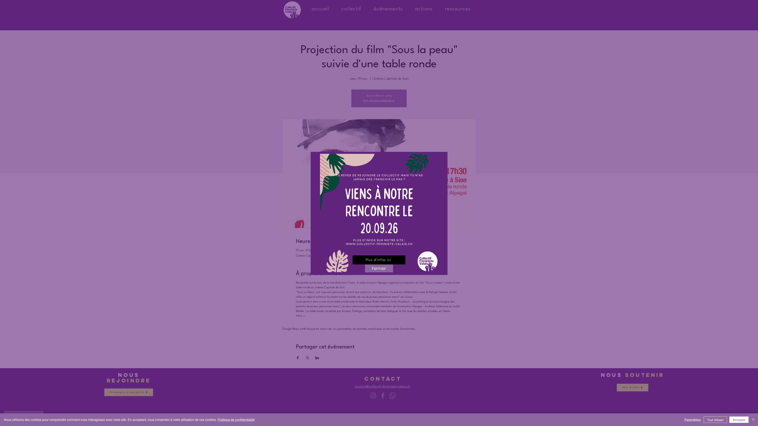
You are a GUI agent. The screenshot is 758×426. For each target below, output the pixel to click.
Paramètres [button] (692, 419)
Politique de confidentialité (236, 419)
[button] (379, 268)
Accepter (739, 420)
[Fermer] (753, 420)
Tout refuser (715, 420)
